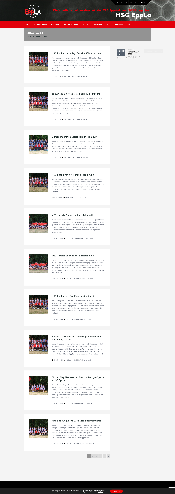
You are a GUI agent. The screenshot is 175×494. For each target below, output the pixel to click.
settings (100, 492)
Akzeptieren (116, 491)
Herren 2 (86, 119)
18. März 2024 (58, 360)
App (108, 24)
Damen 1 (86, 157)
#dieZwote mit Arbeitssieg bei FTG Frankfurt (76, 93)
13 (104, 456)
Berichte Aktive (77, 76)
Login (141, 2)
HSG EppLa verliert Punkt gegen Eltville (73, 174)
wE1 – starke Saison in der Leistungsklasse (75, 215)
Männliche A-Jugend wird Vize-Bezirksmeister (76, 420)
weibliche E (89, 238)
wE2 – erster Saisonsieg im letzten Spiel (73, 255)
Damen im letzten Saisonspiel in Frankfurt (74, 136)
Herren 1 (86, 76)
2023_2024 (67, 76)
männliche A (90, 444)
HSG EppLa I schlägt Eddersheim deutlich (74, 296)
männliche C (90, 403)
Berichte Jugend (79, 238)
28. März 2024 (58, 238)
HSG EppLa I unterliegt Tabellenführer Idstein (76, 53)
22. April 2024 (58, 198)
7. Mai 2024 (57, 76)
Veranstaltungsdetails (153, 51)
